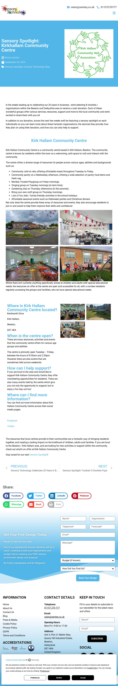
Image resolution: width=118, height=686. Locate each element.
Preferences (35, 678)
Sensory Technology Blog (37, 66)
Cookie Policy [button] (92, 668)
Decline (59, 678)
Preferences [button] (44, 671)
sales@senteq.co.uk (54, 617)
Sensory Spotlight (14, 66)
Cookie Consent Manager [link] (15, 660)
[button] (114, 12)
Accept (83, 678)
